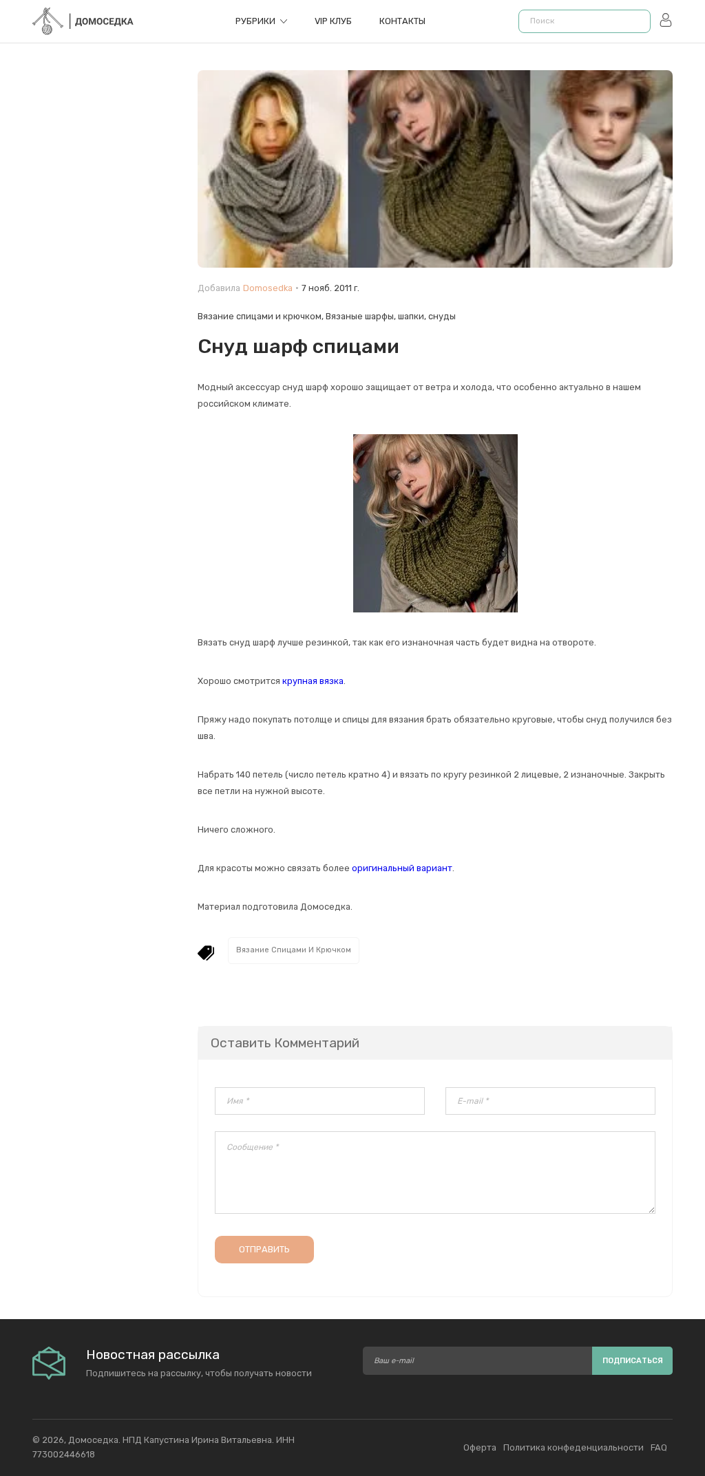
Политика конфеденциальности (573, 1447)
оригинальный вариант (402, 868)
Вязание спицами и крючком (260, 316)
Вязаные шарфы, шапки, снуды (391, 316)
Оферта (479, 1447)
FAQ (659, 1447)
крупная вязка (313, 681)
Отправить (264, 1249)
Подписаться (632, 1360)
